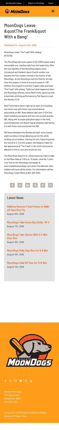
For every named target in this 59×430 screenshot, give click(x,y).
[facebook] (5, 381)
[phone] (31, 381)
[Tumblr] (35, 185)
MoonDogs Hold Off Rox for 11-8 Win (27, 262)
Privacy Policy (20, 416)
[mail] (26, 381)
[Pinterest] (43, 185)
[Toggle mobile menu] (53, 11)
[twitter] (10, 381)
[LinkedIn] (27, 185)
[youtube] (21, 381)
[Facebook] (12, 185)
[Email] (50, 185)
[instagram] (15, 381)
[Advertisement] (29, 302)
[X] (20, 185)
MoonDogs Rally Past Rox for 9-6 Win (27, 250)
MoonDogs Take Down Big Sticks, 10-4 (28, 222)
